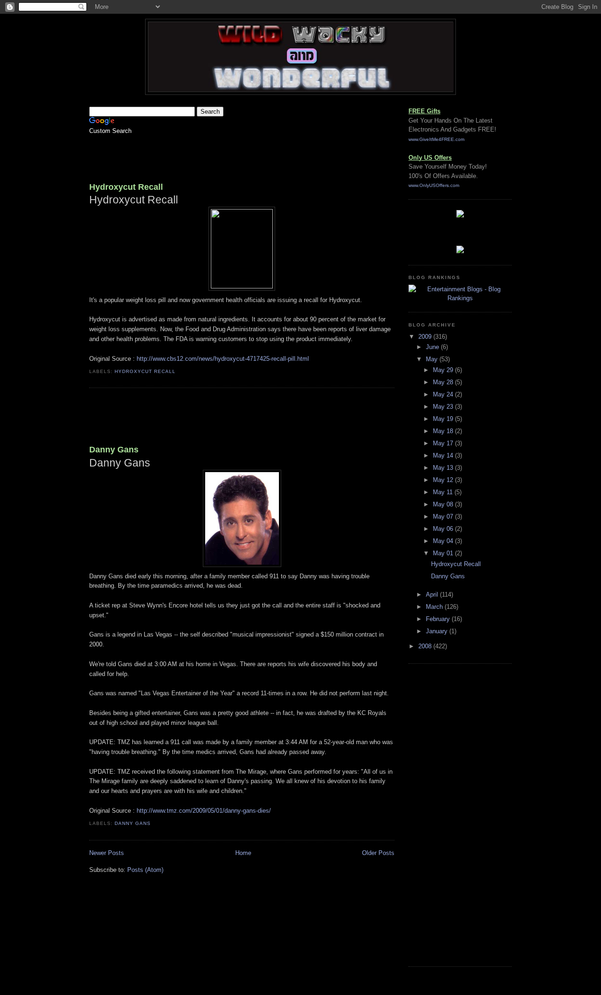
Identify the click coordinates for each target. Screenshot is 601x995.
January (437, 631)
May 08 (444, 504)
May (432, 359)
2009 (425, 336)
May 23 (444, 406)
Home (243, 852)
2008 (425, 646)
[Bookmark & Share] (460, 251)
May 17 (444, 443)
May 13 (444, 467)
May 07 (444, 516)
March (435, 606)
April (433, 594)
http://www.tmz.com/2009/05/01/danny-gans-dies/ (204, 810)
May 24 (444, 394)
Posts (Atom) (145, 869)
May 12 (444, 479)
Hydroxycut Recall (126, 187)
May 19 (444, 418)
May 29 (444, 369)
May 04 (444, 540)
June (433, 346)
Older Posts (378, 852)
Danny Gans (114, 449)
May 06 (444, 528)
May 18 (444, 431)
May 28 (444, 382)
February (439, 618)
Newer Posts (106, 852)
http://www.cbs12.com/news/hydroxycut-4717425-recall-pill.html (223, 358)
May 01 (444, 553)
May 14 (444, 455)
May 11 (444, 492)
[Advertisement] (199, 155)
